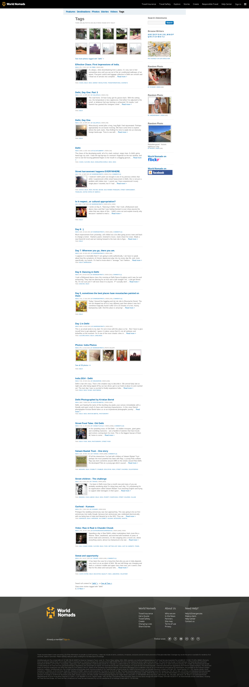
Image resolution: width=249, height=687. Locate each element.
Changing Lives (145, 624)
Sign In (238, 4)
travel (137, 546)
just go (124, 546)
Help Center (227, 4)
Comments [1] (116, 174)
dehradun (82, 518)
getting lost (112, 546)
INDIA (77, 67)
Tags (121, 11)
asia (80, 546)
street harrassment (127, 189)
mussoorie (117, 518)
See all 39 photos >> (83, 365)
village (133, 497)
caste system (83, 574)
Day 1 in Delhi (82, 323)
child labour (90, 497)
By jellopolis (95, 95)
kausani (110, 518)
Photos (95, 11)
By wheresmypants (96, 174)
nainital (124, 518)
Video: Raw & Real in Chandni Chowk (94, 528)
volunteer (124, 574)
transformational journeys (118, 83)
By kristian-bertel (97, 402)
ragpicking (114, 497)
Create (196, 4)
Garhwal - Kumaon (84, 506)
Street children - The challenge (90, 479)
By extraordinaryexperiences (101, 530)
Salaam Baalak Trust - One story (91, 451)
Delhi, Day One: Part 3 (86, 92)
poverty (106, 497)
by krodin (151, 148)
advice (81, 189)
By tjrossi (94, 453)
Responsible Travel (210, 4)
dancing (82, 284)
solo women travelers (112, 189)
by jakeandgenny (154, 115)
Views (158, 87)
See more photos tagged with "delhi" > (89, 59)
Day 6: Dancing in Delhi (87, 272)
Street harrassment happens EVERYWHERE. (97, 171)
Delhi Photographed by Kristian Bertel (94, 399)
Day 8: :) (79, 229)
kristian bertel (93, 413)
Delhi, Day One (82, 120)
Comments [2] (117, 232)
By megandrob (96, 381)
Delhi (78, 148)
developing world (101, 162)
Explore (177, 4)
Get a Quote (144, 616)
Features (70, 11)
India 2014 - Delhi (84, 378)
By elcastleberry (98, 150)
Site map (169, 621)
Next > (82, 589)
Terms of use (170, 624)
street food (106, 441)
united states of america (91, 192)
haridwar (94, 518)
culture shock (84, 335)
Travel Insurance (149, 4)
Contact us (189, 621)
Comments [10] (119, 426)
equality (104, 574)
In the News (170, 616)
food (85, 441)
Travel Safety (165, 4)
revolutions (102, 83)
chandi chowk (87, 546)
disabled (100, 469)
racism (95, 189)
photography (104, 413)
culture (87, 162)
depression (87, 262)
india (90, 83)
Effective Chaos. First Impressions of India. (97, 64)
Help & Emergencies (193, 613)
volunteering (133, 469)
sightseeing (97, 390)
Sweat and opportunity (86, 556)
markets (131, 546)
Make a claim (190, 616)
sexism (101, 189)
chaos (81, 83)
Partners (168, 619)
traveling (78, 192)
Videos (114, 11)
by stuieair (151, 87)
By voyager (94, 509)
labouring (115, 574)
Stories (187, 4)
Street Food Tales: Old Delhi (89, 423)
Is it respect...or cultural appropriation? (95, 201)
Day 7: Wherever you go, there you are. (95, 250)
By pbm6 (92, 67)
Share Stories (144, 626)
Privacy (168, 626)
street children (122, 469)
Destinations (83, 11)
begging (82, 497)
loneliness (98, 335)
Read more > (122, 77)
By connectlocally (97, 426)
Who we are (170, 613)
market (95, 83)
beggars (82, 469)
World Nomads (13, 4)
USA (76, 174)
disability (93, 469)
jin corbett (103, 518)
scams (90, 390)
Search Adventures (157, 18)
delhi (86, 83)
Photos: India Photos (86, 345)
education (107, 469)
